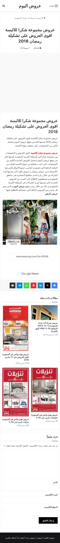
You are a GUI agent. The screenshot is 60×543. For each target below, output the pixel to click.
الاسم (55, 482)
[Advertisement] (30, 83)
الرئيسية (40, 18)
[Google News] (30, 274)
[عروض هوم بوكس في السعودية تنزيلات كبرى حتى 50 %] (15, 392)
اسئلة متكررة (11, 538)
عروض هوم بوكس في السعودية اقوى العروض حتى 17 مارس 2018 (15, 357)
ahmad (36, 48)
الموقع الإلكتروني (51, 507)
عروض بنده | (30, 538)
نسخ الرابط (30, 263)
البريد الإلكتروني (51, 494)
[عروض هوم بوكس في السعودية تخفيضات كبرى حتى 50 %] (44, 390)
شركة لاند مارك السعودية (25, 18)
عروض (39, 538)
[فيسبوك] (54, 285)
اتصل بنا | (21, 538)
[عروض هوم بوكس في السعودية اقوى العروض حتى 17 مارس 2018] (15, 328)
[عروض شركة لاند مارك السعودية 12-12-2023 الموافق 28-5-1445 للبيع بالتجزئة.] (44, 312)
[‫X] (47, 285)
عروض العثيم (49, 538)
